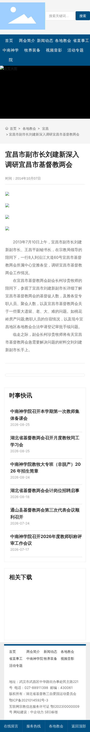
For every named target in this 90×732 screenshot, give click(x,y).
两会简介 (27, 40)
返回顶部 (79, 726)
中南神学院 (11, 55)
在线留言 (11, 726)
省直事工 (81, 40)
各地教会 (63, 40)
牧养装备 (32, 50)
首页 (9, 40)
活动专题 (75, 50)
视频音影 (54, 50)
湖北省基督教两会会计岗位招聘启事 (44, 490)
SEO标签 (51, 712)
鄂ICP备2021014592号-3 (28, 700)
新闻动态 (45, 40)
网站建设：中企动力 (28, 712)
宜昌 (45, 128)
